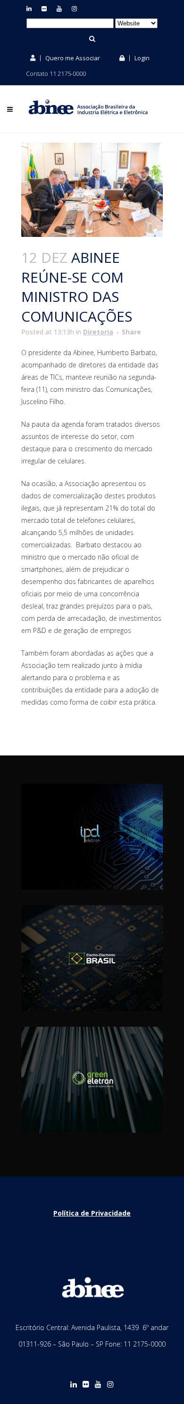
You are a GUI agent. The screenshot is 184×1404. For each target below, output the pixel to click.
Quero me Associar (72, 58)
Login (141, 58)
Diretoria (98, 331)
